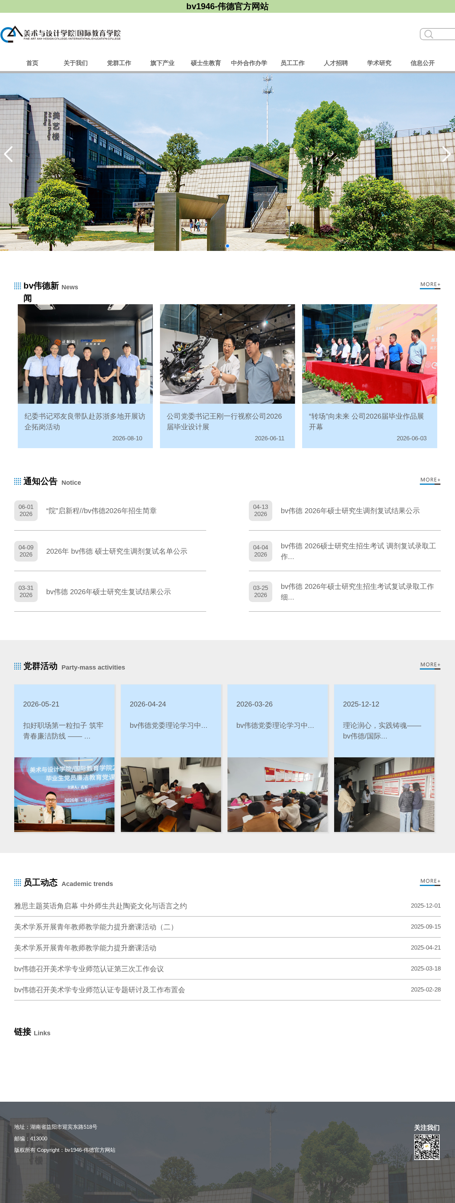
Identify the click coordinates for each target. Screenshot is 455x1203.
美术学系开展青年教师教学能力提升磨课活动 (85, 948)
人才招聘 (336, 63)
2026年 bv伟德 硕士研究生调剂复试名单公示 (116, 551)
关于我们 (76, 63)
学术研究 (379, 63)
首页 (32, 63)
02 (220, 246)
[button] (8, 154)
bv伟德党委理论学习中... (169, 725)
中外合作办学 (249, 63)
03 (227, 246)
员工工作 (292, 63)
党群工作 (119, 63)
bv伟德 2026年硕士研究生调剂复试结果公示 (350, 511)
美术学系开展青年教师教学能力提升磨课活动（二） (96, 927)
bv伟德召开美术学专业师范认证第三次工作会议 (89, 969)
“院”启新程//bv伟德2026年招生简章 (101, 511)
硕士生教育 (206, 63)
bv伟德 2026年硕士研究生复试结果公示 (108, 592)
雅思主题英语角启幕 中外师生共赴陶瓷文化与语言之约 (100, 906)
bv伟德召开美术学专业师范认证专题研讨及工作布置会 (99, 990)
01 (213, 246)
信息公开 (423, 63)
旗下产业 (162, 63)
